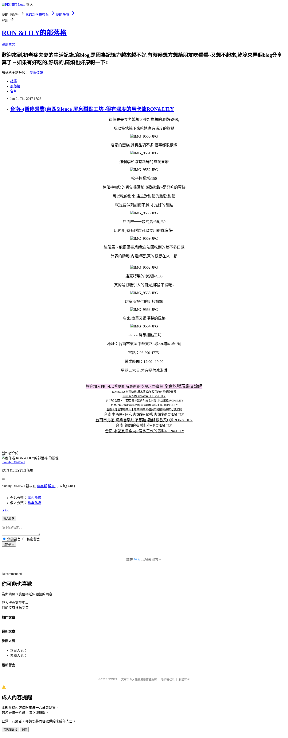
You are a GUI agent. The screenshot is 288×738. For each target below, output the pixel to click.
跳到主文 (8, 44)
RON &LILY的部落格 (34, 32)
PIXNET (112, 679)
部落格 (15, 86)
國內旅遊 (34, 498)
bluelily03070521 (13, 462)
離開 (24, 729)
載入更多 (8, 518)
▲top (5, 510)
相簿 (13, 81)
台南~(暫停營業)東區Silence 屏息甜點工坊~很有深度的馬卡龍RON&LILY (92, 109)
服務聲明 (184, 679)
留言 (51, 486)
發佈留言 (8, 544)
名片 (13, 91)
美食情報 (36, 72)
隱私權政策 (168, 679)
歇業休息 (34, 503)
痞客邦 (42, 486)
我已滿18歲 (10, 729)
